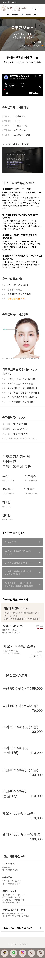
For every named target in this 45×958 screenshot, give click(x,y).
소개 (7, 14)
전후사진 (36, 14)
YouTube (14, 14)
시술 (21, 14)
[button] (37, 8)
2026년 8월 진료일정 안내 (11, 2)
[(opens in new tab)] (22, 337)
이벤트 (28, 14)
